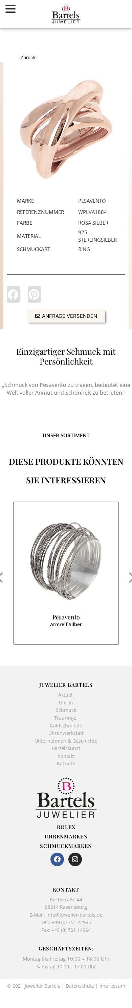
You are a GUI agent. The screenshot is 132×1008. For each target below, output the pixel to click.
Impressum (112, 986)
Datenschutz (80, 986)
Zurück (28, 57)
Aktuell (66, 695)
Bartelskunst (66, 748)
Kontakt (66, 756)
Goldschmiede (66, 725)
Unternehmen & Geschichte (66, 741)
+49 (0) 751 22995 (71, 922)
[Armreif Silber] (66, 561)
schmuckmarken (66, 845)
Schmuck (66, 710)
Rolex (66, 827)
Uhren (66, 702)
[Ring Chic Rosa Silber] (66, 129)
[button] (13, 294)
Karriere (66, 763)
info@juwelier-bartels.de (74, 915)
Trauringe (66, 718)
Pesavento (66, 617)
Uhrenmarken (66, 836)
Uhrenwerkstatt (66, 733)
